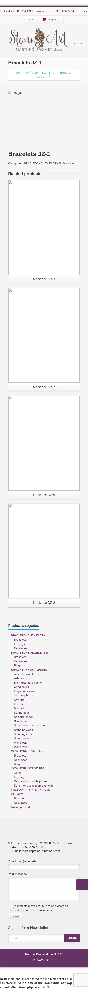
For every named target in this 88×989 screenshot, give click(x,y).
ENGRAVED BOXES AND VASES (32, 789)
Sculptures (21, 721)
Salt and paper (23, 717)
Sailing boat (21, 712)
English (52, 19)
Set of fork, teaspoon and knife (34, 785)
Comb (18, 772)
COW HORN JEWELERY (27, 751)
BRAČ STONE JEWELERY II (42, 163)
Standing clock (23, 729)
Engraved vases (24, 691)
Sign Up (72, 937)
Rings (17, 665)
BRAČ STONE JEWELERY (28, 635)
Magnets (19, 708)
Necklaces (20, 648)
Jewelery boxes (24, 695)
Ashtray (19, 678)
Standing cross (23, 734)
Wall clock (20, 742)
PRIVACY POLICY (44, 960)
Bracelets (68, 163)
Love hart (20, 704)
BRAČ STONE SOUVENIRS (29, 669)
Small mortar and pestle (29, 725)
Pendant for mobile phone (30, 781)
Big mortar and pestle (28, 682)
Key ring (19, 699)
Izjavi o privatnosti (40, 910)
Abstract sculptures (26, 674)
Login (31, 19)
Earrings (19, 644)
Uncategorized (20, 807)
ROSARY (17, 794)
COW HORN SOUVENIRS (28, 768)
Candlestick (21, 686)
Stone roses (21, 738)
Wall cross (20, 747)
